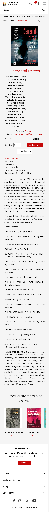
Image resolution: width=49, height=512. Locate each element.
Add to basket (35, 145)
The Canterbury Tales (11, 432)
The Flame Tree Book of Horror (27, 133)
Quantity (8, 145)
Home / (6, 21)
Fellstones (33, 432)
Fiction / (12, 21)
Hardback (24, 151)
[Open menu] (44, 3)
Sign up (24, 463)
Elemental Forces (22, 21)
